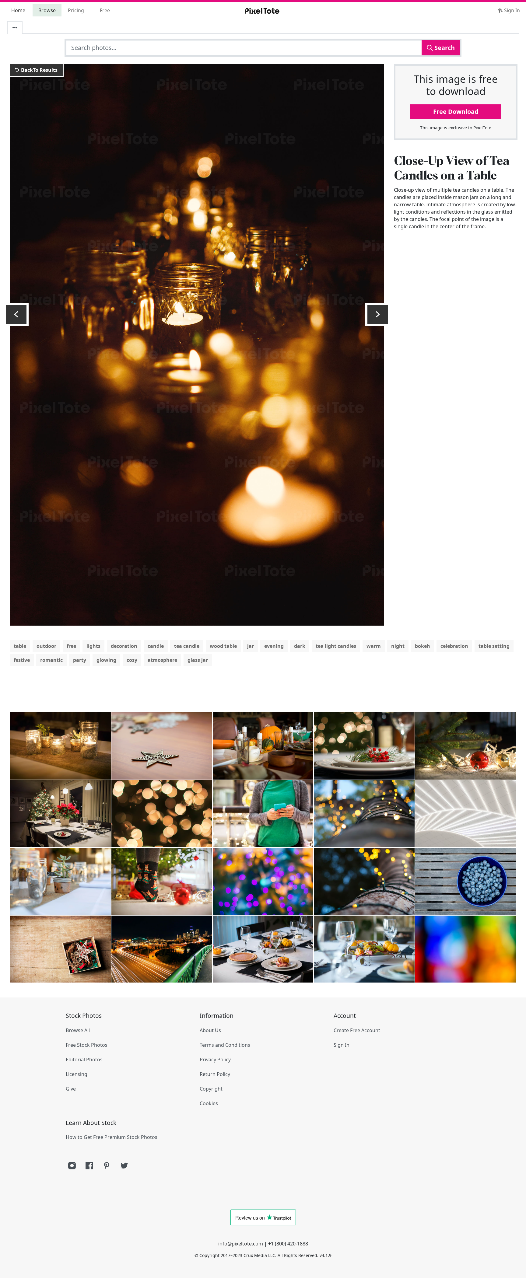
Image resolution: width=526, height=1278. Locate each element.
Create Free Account (357, 1030)
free (71, 646)
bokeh (422, 646)
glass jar (198, 660)
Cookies (209, 1103)
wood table (223, 646)
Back (39, 70)
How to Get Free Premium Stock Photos (111, 1137)
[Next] (377, 314)
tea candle (186, 646)
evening (274, 646)
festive (22, 660)
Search (444, 48)
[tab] (15, 27)
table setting (494, 646)
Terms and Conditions (225, 1045)
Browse (47, 10)
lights (93, 646)
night (398, 646)
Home (18, 10)
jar (250, 646)
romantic (51, 660)
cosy (132, 660)
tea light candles (336, 646)
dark (299, 646)
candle (156, 646)
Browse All (78, 1030)
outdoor (46, 646)
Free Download (456, 111)
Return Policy (215, 1074)
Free (105, 10)
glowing (106, 660)
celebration (454, 646)
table (20, 646)
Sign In (511, 10)
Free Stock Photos (86, 1045)
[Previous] (16, 314)
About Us (210, 1030)
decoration (124, 646)
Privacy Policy (215, 1059)
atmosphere (162, 660)
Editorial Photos (84, 1059)
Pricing (76, 10)
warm (373, 646)
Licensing (76, 1074)
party (79, 660)
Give (71, 1088)
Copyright (211, 1088)
